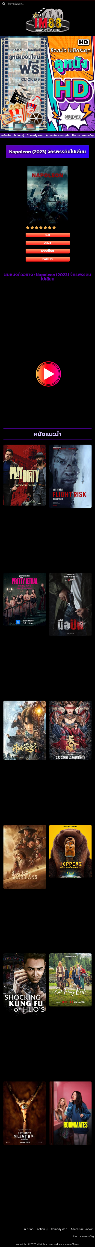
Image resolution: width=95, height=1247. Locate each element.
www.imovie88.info (69, 1244)
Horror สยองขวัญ (83, 135)
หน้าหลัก (6, 135)
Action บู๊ (18, 135)
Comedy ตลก (35, 135)
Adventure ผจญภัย (57, 135)
